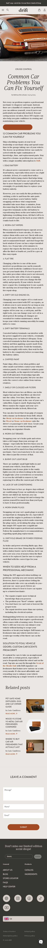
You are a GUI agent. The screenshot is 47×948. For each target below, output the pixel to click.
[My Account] (44, 10)
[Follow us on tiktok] (40, 898)
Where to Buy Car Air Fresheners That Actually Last (14, 743)
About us (7, 870)
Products (28, 864)
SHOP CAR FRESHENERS (18, 127)
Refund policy (29, 931)
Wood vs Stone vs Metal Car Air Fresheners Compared (14, 723)
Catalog (29, 870)
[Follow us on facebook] (29, 898)
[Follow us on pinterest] (6, 898)
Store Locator (10, 878)
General (6, 864)
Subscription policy (10, 936)
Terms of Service (9, 931)
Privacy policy (29, 936)
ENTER (37, 856)
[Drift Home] (23, 10)
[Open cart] (39, 10)
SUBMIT (23, 827)
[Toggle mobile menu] (2, 10)
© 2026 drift (7, 940)
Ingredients (31, 874)
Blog (5, 874)
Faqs (5, 882)
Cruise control (23, 69)
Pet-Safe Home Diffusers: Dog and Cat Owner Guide (13, 702)
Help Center (9, 886)
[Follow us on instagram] (17, 898)
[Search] (7, 10)
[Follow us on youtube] (6, 907)
